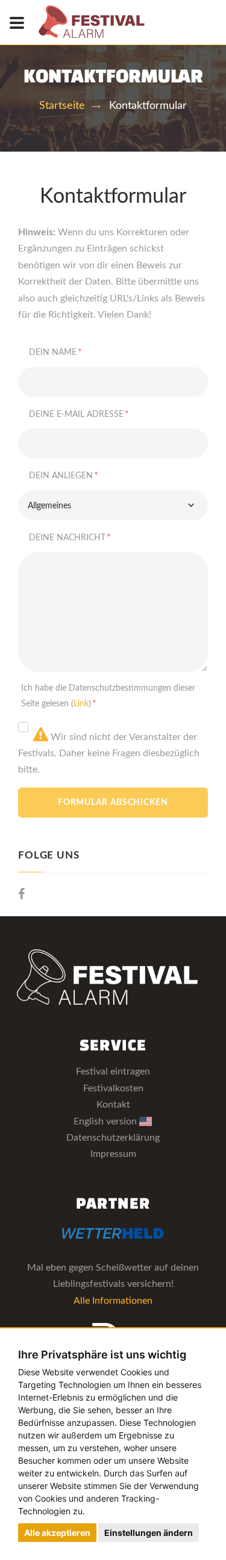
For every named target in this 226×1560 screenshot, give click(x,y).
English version (106, 1121)
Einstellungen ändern (148, 1533)
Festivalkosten (113, 1088)
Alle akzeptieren (57, 1533)
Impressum (113, 1154)
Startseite (62, 105)
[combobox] (113, 505)
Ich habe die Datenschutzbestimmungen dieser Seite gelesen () (108, 696)
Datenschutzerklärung (113, 1137)
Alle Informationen (113, 1301)
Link (81, 704)
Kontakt (113, 1104)
